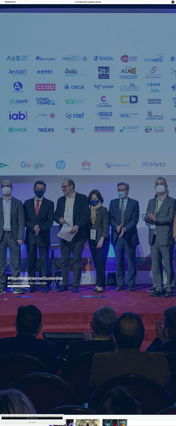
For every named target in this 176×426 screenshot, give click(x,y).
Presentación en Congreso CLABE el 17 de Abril (19, 286)
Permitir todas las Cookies (32, 418)
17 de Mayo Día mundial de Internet (88, 2)
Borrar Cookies (32, 422)
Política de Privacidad (57, 416)
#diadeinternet (10, 2)
